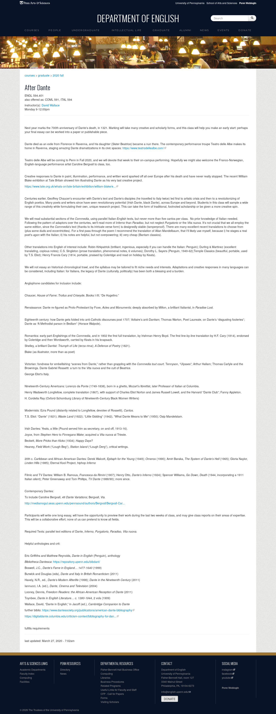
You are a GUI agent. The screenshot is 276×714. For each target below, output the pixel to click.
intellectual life (127, 30)
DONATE (169, 699)
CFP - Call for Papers (112, 693)
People (54, 30)
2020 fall (58, 75)
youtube (226, 677)
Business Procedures (112, 681)
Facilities (24, 681)
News (204, 30)
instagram (227, 669)
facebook (227, 673)
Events (223, 30)
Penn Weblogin (230, 688)
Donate (245, 30)
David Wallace (51, 105)
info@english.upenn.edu (174, 691)
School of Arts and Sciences (221, 3)
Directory (65, 669)
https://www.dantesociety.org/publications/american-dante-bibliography (87, 610)
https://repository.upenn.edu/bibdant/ (76, 562)
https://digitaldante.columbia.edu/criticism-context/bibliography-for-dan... (70, 616)
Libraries (105, 677)
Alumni (185, 30)
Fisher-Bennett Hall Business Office (120, 669)
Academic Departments (32, 669)
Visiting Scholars (110, 702)
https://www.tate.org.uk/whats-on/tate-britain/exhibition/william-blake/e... (70, 186)
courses (30, 75)
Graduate (161, 30)
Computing (26, 677)
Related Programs (111, 685)
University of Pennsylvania (189, 3)
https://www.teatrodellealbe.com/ (143, 148)
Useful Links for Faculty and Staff (118, 689)
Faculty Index (27, 673)
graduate (44, 75)
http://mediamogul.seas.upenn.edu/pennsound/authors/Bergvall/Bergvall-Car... (75, 503)
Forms (104, 697)
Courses (31, 30)
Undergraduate (86, 30)
